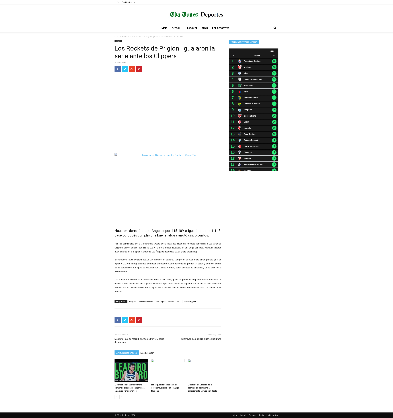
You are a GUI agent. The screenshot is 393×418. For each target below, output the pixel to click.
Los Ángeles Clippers (165, 301)
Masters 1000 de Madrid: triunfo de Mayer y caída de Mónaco (139, 341)
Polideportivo (221, 28)
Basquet (192, 28)
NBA (179, 301)
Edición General (128, 2)
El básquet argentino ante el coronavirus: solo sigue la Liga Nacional (165, 388)
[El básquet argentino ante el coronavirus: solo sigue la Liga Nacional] (168, 370)
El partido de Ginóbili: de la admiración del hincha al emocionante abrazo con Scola (202, 388)
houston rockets (146, 301)
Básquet (132, 301)
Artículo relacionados (126, 353)
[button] (274, 28)
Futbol (176, 28)
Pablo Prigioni (190, 301)
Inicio (117, 2)
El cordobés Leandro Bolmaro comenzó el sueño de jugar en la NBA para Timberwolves (129, 388)
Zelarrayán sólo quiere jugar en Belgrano (201, 339)
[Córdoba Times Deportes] (196, 14)
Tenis (205, 28)
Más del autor (147, 353)
